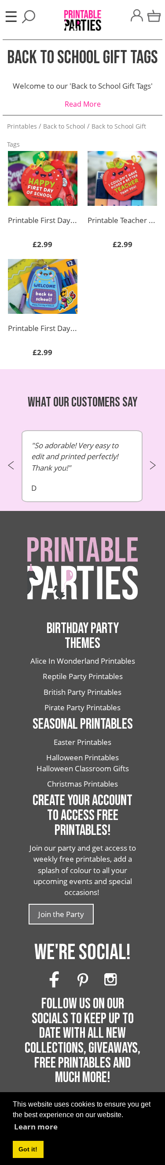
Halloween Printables (82, 757)
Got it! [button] (27, 1149)
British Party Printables (82, 692)
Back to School (64, 126)
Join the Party (61, 914)
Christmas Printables (82, 784)
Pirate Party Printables (82, 707)
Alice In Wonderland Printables (82, 661)
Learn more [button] (36, 1127)
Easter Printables (82, 742)
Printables (22, 126)
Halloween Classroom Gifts (83, 768)
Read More (83, 104)
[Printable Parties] (82, 16)
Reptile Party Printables (83, 676)
